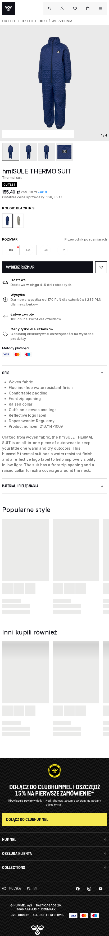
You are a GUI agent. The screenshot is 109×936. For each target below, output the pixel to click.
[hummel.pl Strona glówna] (8, 8)
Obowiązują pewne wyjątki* (26, 800)
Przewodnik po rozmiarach (86, 239)
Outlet (9, 21)
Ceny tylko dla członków (32, 329)
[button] (62, 8)
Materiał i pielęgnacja (20, 486)
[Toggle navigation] (49, 8)
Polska (15, 888)
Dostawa (18, 280)
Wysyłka (18, 295)
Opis (5, 373)
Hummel (9, 839)
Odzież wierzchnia (55, 21)
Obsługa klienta (17, 853)
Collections (13, 867)
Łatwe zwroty (22, 314)
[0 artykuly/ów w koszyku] (87, 8)
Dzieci (27, 21)
